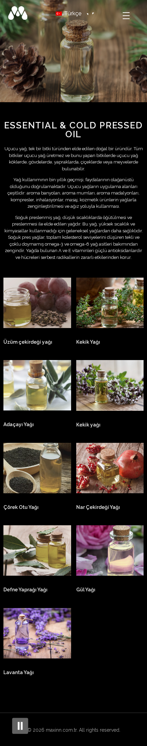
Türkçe (72, 13)
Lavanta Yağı (18, 672)
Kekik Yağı (88, 342)
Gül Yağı (85, 589)
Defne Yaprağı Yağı (25, 589)
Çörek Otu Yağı (21, 507)
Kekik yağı (88, 425)
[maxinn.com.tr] (24, 13)
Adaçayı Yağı (18, 424)
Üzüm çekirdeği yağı (27, 342)
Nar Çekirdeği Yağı (98, 507)
